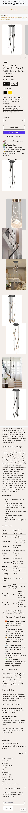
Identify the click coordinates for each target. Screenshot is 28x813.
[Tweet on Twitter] (12, 160)
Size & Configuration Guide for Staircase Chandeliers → (11, 107)
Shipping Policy (6, 774)
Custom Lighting (7, 765)
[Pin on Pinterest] (16, 160)
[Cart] (25, 10)
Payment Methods (7, 779)
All (6, 15)
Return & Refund (7, 777)
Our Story (5, 767)
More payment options (14, 136)
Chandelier (5, 763)
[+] (23, 120)
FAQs (3, 770)
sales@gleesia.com (12, 743)
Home (1, 15)
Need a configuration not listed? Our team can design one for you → (13, 110)
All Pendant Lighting (8, 758)
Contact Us (5, 772)
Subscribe (8, 808)
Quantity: (6, 117)
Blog (3, 782)
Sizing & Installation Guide (10, 784)
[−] (5, 120)
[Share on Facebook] (9, 160)
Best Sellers (5, 761)
